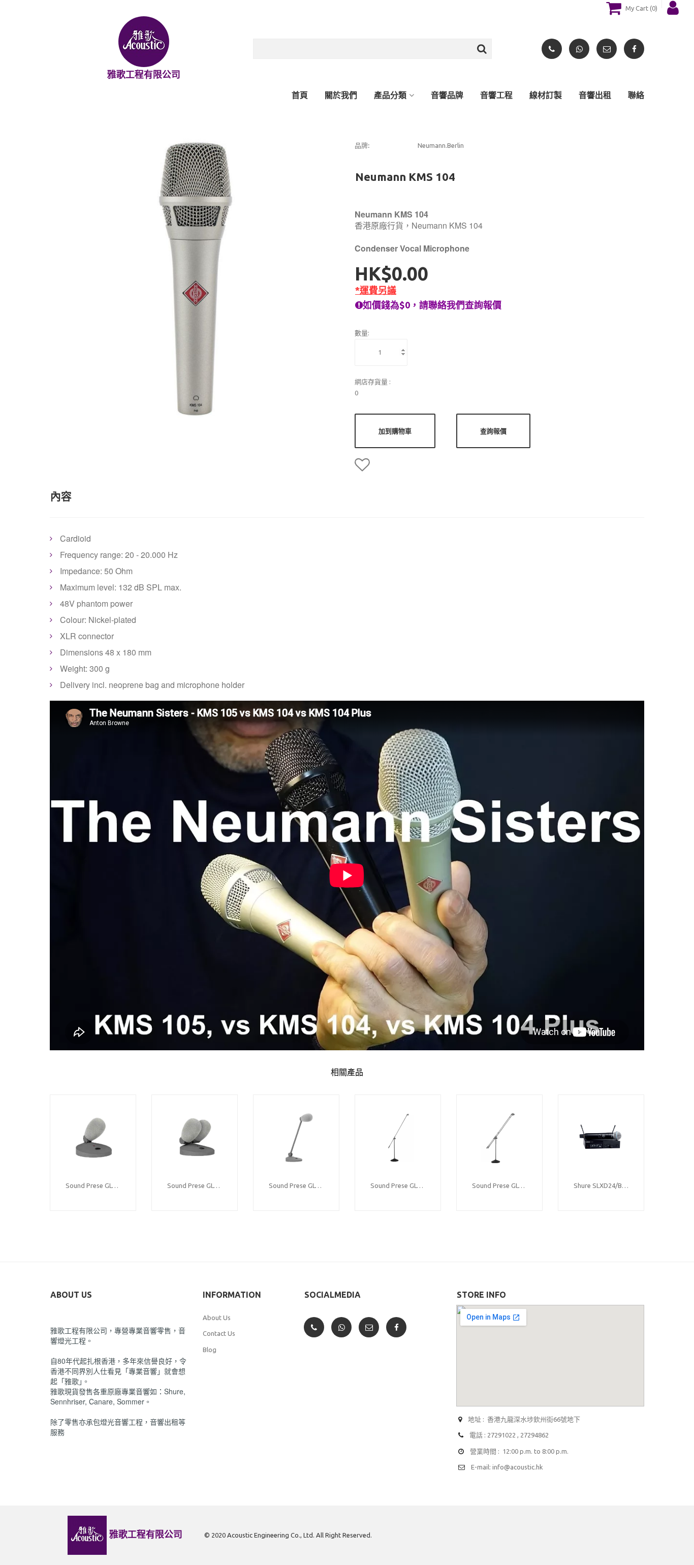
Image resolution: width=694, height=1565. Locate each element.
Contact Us (219, 1333)
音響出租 (595, 95)
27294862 (534, 1434)
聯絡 (636, 95)
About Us (217, 1317)
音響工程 (496, 95)
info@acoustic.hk (517, 1466)
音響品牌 (447, 95)
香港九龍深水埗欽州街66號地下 (533, 1419)
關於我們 (341, 95)
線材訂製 (545, 95)
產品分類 (390, 95)
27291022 (501, 1434)
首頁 (300, 95)
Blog (209, 1349)
